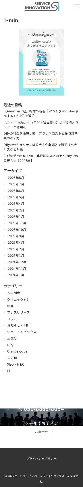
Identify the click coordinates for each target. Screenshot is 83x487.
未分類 (12, 358)
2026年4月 (16, 203)
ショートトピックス (22, 332)
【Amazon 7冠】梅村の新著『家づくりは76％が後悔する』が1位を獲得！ (41, 113)
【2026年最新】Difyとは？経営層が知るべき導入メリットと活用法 (41, 124)
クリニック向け (18, 299)
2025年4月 (16, 242)
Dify (10, 345)
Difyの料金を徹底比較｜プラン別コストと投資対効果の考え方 (40, 135)
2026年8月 (16, 177)
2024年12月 (17, 262)
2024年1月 (16, 275)
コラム (12, 319)
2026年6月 (16, 190)
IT (9, 370)
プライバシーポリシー (41, 458)
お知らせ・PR (17, 325)
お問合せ (41, 431)
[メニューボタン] (76, 6)
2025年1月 (16, 255)
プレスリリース (18, 312)
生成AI (12, 338)
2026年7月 (16, 184)
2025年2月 (16, 249)
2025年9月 (16, 236)
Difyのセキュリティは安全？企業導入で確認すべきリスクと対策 (40, 146)
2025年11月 (17, 223)
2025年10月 (17, 229)
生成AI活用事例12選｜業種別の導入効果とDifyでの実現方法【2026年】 (41, 158)
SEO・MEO (16, 364)
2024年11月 (17, 268)
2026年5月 (16, 197)
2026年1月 (16, 216)
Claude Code (17, 351)
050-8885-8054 (44, 408)
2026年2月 (16, 210)
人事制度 (13, 293)
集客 (10, 306)
